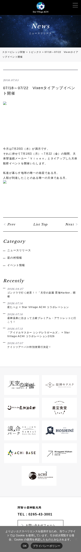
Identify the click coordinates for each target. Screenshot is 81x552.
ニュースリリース (19, 250)
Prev (11, 224)
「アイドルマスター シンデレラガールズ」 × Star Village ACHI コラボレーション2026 (38, 332)
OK (25, 545)
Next (69, 224)
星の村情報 (14, 257)
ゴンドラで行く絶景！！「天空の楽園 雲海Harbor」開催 (41, 293)
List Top (40, 224)
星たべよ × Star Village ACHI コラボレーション (38, 305)
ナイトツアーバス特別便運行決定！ (29, 345)
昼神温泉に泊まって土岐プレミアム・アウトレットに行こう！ (41, 318)
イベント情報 (16, 265)
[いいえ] (76, 539)
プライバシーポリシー (46, 545)
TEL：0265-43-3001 (35, 514)
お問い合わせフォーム (40, 525)
